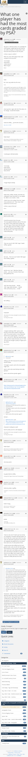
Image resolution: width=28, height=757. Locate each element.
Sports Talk (14, 716)
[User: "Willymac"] (1, 294)
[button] (27, 13)
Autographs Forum (14, 710)
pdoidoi (5, 160)
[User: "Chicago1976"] (1, 103)
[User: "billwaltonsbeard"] (1, 116)
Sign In (4, 622)
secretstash (6, 146)
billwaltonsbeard (8, 117)
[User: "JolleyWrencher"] (1, 350)
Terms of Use (17, 752)
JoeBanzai (6, 131)
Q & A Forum (14, 672)
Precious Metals (14, 684)
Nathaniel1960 (7, 498)
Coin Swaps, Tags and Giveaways (14, 687)
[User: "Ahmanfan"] (1, 513)
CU (15, 755)
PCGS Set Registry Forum (14, 669)
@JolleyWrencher (9, 402)
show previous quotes (11, 403)
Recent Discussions (8, 644)
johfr (5, 237)
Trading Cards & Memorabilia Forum (11, 42)
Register (10, 622)
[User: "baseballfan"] (1, 73)
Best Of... (6, 650)
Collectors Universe (18, 751)
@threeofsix (8, 356)
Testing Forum (14, 743)
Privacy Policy (10, 752)
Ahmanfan (6, 513)
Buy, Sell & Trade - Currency (14, 697)
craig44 (5, 468)
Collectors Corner (12, 754)
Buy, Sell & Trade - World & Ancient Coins (14, 694)
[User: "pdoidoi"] (1, 160)
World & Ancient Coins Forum (14, 675)
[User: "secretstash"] (1, 146)
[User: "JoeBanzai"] (1, 131)
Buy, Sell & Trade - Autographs (14, 722)
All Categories (5, 660)
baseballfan (6, 74)
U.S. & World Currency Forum (14, 678)
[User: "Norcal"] (1, 214)
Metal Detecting (14, 681)
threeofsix (6, 306)
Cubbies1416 (7, 529)
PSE (23, 754)
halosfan (6, 482)
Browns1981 (7, 456)
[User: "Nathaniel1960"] (1, 497)
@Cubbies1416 (9, 568)
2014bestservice (8, 379)
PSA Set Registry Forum (14, 713)
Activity (5, 647)
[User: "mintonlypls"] (1, 323)
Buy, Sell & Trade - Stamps (14, 731)
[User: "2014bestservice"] (1, 379)
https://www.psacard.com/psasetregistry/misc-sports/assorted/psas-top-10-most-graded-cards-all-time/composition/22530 (15, 387)
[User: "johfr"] (1, 237)
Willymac (6, 295)
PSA (21, 754)
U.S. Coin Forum (14, 666)
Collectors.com (10, 755)
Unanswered (13, 653)
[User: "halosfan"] (1, 482)
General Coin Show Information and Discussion (14, 737)
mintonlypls (6, 323)
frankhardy (6, 39)
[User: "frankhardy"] (1, 39)
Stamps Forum (14, 728)
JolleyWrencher (7, 350)
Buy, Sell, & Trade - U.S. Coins (14, 690)
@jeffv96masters (10, 419)
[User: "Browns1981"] (1, 456)
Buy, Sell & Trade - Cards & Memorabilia (14, 719)
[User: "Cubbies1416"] (1, 528)
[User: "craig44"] (1, 468)
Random (14, 700)
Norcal (5, 214)
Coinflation (19, 755)
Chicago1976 (7, 103)
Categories (6, 641)
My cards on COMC (7, 125)
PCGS (18, 754)
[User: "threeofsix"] (1, 306)
